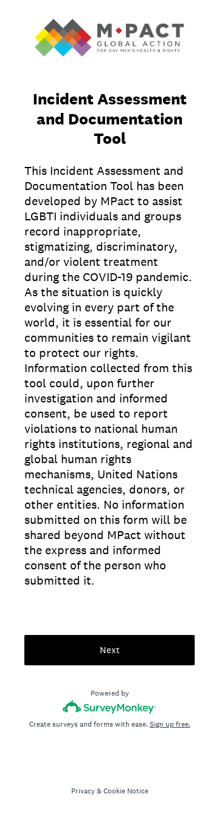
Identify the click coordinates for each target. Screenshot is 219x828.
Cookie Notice (125, 791)
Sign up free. (170, 724)
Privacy (83, 791)
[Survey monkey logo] (110, 707)
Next (110, 650)
